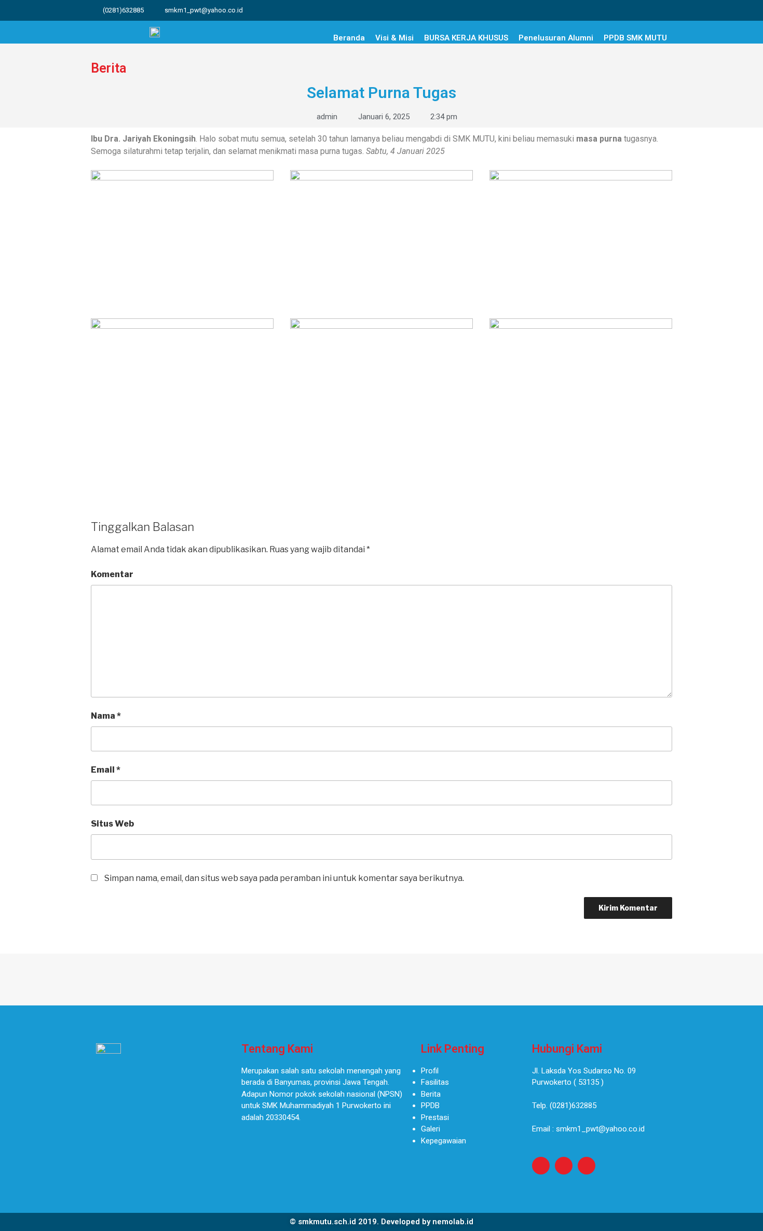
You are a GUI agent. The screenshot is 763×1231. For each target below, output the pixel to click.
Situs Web (112, 824)
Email (105, 770)
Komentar (112, 574)
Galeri (430, 1129)
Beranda (349, 38)
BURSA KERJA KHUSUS (466, 38)
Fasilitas (435, 1082)
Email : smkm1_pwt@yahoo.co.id (588, 1129)
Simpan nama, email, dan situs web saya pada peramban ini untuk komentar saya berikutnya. (284, 878)
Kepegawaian (443, 1140)
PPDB (430, 1105)
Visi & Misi (394, 38)
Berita (431, 1094)
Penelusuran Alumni (556, 38)
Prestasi (435, 1117)
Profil (430, 1070)
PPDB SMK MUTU (635, 38)
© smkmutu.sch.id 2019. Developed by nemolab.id (381, 1221)
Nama (106, 716)
